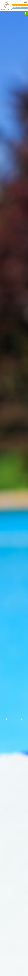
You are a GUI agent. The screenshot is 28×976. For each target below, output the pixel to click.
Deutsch (9, 9)
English (3, 9)
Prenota (16, 5)
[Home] (6, 4)
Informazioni (18, 8)
